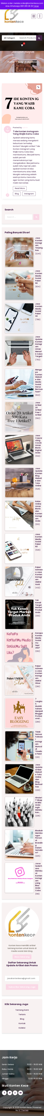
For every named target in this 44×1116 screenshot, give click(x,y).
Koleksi (22, 1028)
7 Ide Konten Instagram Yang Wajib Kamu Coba (26, 132)
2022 (20, 61)
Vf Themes (23, 1110)
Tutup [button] (36, 6)
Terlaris (22, 1014)
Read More (20, 188)
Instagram (29, 193)
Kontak (22, 1023)
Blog (17, 193)
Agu (7, 129)
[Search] (36, 217)
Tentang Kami (22, 1010)
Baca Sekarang (22, 957)
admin (25, 127)
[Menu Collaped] (33, 16)
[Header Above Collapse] (39, 16)
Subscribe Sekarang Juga (22, 987)
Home (11, 61)
